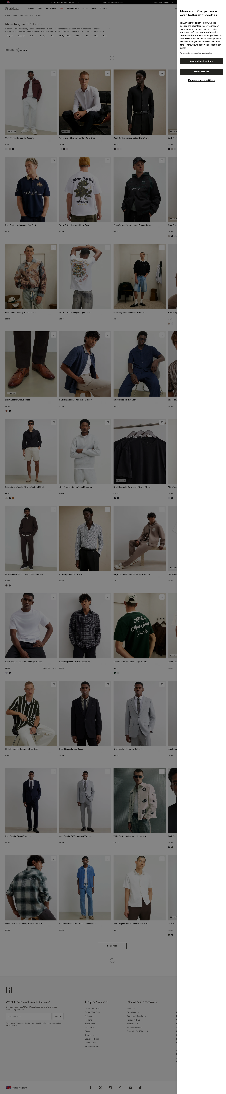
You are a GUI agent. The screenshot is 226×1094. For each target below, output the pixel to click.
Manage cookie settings (201, 80)
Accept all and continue (201, 61)
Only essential (201, 72)
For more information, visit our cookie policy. (196, 53)
